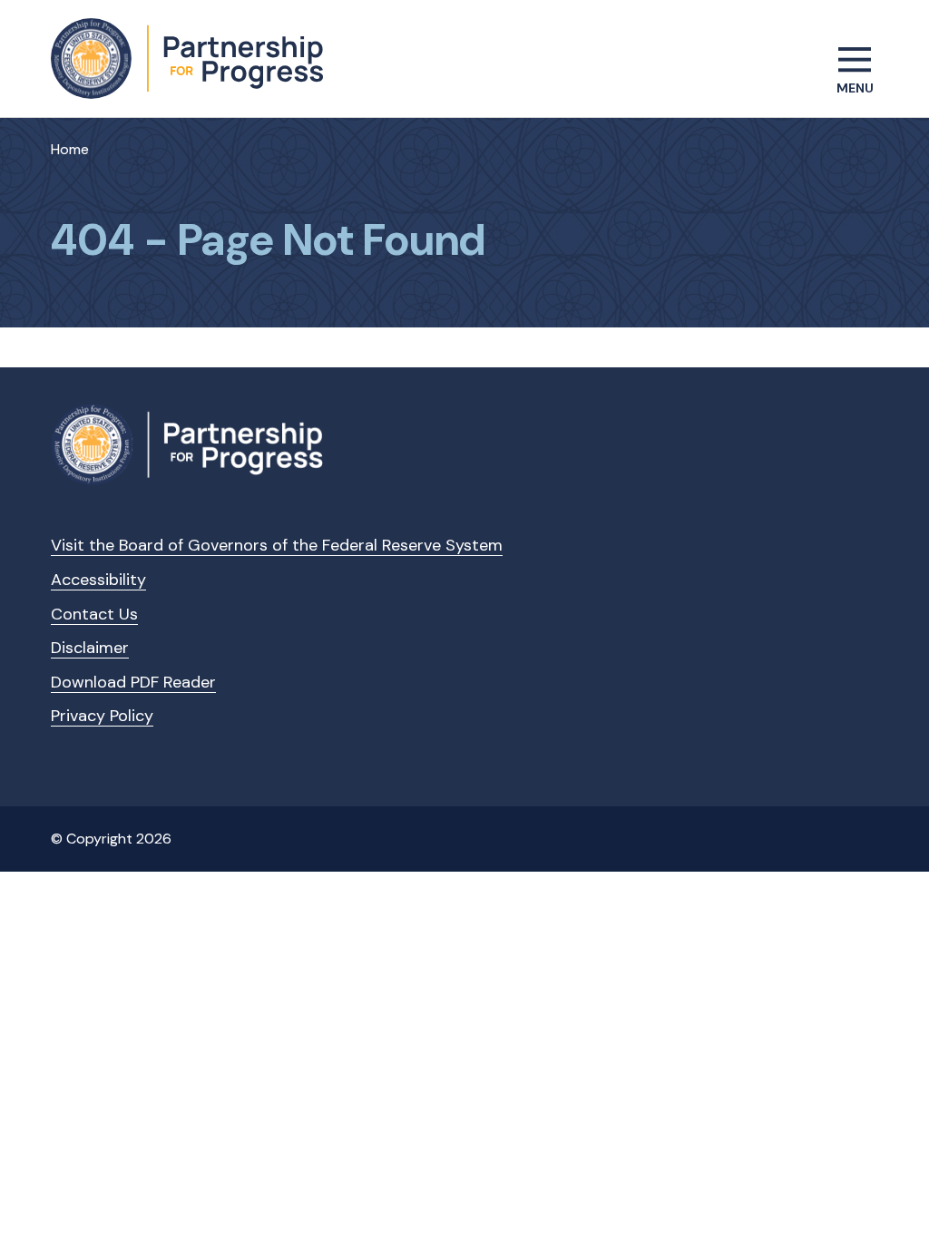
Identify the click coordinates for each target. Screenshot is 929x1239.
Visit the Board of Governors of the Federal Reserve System (277, 545)
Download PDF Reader (133, 682)
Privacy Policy (102, 716)
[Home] (187, 58)
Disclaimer (90, 648)
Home (70, 149)
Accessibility (98, 579)
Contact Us (94, 614)
